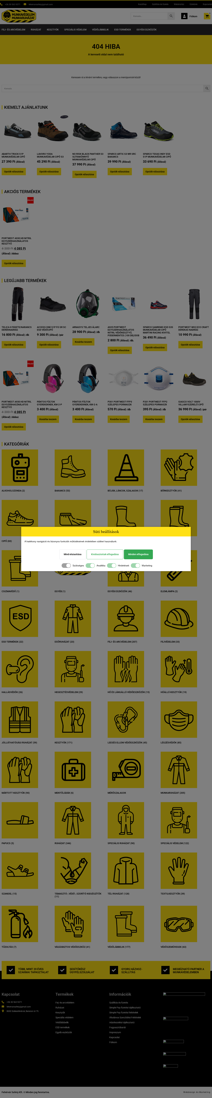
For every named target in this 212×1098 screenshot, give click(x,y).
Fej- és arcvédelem (13, 29)
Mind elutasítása (72, 554)
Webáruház (179, 4)
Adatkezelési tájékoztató (121, 1022)
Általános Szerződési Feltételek (125, 1017)
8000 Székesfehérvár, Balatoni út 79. (23, 1011)
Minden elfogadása (138, 554)
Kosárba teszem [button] (83, 342)
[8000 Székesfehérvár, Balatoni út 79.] (3, 1011)
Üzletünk (193, 4)
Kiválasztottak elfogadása (105, 554)
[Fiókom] (184, 16)
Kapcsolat (207, 4)
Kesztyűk (53, 29)
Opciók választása (13, 171)
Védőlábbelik (100, 29)
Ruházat (36, 29)
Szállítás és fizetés (160, 4)
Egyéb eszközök (147, 29)
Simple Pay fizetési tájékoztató (125, 1007)
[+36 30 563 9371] (1, 4)
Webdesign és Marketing (196, 1092)
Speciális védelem (75, 29)
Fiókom (193, 16)
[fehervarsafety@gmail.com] (25, 4)
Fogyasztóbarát (117, 1027)
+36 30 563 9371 (12, 4)
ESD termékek (122, 29)
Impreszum (115, 1032)
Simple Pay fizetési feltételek (123, 1012)
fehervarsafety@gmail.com (41, 4)
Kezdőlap (142, 4)
